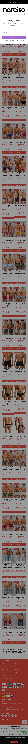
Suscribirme (14, 37)
